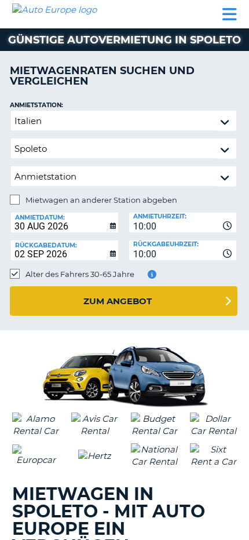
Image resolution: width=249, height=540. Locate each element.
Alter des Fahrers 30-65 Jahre (79, 274)
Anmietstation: (36, 105)
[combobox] (182, 222)
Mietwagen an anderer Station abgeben (101, 200)
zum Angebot (117, 301)
